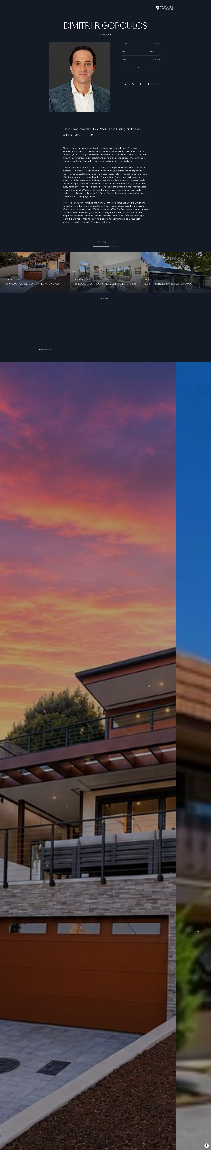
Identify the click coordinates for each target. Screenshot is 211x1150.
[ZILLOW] (133, 84)
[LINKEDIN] (125, 84)
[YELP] (141, 84)
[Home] (164, 8)
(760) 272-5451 (155, 43)
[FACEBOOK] (149, 84)
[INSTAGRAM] (156, 84)
